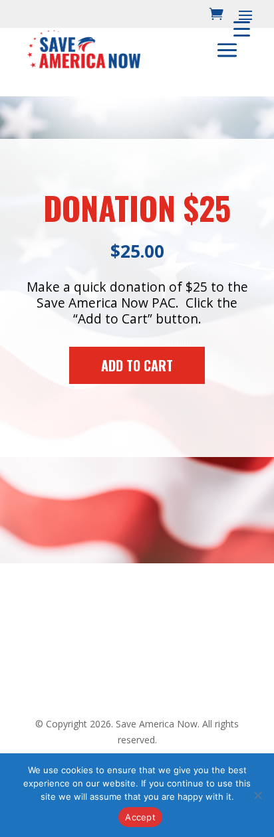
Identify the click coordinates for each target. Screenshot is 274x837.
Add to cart (137, 365)
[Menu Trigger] (241, 28)
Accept (140, 817)
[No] (257, 795)
